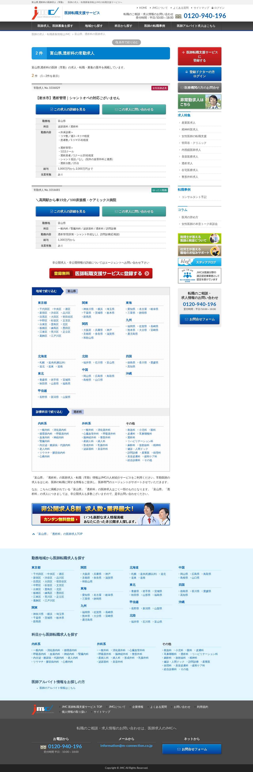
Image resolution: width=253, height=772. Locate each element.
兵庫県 (99, 330)
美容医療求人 (190, 156)
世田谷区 (68, 317)
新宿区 (43, 313)
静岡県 (143, 313)
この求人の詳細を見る (70, 109)
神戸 (109, 330)
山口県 (99, 380)
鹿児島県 (132, 334)
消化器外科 (104, 430)
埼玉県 (110, 309)
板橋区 (43, 328)
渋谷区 (55, 313)
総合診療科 (133, 460)
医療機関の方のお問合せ (201, 87)
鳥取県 (110, 376)
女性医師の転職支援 (194, 136)
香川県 (143, 362)
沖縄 (129, 373)
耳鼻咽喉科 (145, 434)
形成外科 (88, 445)
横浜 (100, 309)
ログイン (219, 8)
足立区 (66, 332)
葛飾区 (43, 336)
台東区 (43, 324)
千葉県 (87, 313)
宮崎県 (154, 330)
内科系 (42, 423)
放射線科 (144, 445)
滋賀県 (110, 334)
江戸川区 (56, 336)
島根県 (87, 380)
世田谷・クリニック (194, 143)
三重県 (131, 313)
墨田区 (66, 328)
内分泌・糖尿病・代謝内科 (55, 445)
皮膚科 (131, 434)
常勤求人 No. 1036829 (47, 88)
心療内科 (45, 456)
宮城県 (66, 380)
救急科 (131, 430)
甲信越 (42, 390)
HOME (143, 8)
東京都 (42, 302)
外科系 (86, 423)
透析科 (131, 437)
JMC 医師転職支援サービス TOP (82, 707)
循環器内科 (46, 434)
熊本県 (131, 330)
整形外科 (105, 437)
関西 (85, 323)
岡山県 (87, 376)
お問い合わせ (182, 707)
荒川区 (55, 332)
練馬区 (55, 328)
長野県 (43, 397)
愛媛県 (154, 362)
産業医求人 (188, 122)
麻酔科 (131, 445)
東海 (129, 302)
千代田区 (45, 309)
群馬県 (87, 317)
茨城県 (99, 313)
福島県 (66, 383)
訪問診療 (132, 453)
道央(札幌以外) (56, 362)
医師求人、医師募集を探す (55, 25)
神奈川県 (88, 309)
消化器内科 (60, 430)
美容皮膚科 (133, 456)
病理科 (157, 453)
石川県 (99, 362)
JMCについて (160, 8)
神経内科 (59, 437)
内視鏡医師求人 (191, 150)
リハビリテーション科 (140, 441)
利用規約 (202, 707)
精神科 (157, 445)
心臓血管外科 (91, 434)
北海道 (42, 356)
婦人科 (101, 441)
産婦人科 (88, 441)
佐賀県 (143, 326)
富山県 (110, 362)
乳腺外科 (103, 445)
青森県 (43, 380)
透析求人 (187, 163)
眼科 (153, 430)
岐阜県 (154, 309)
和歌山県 (88, 338)
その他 (148, 460)
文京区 (66, 320)
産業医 (145, 453)
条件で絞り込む (128, 42)
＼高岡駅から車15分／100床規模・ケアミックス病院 (76, 200)
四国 (129, 356)
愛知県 (131, 309)
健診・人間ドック (137, 449)
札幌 (42, 362)
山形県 (55, 383)
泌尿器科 (88, 449)
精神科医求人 (190, 129)
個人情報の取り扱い (74, 712)
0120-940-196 (205, 16)
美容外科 (103, 449)
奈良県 (99, 334)
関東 (85, 302)
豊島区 (55, 324)
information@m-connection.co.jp (126, 746)
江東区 (43, 332)
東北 (41, 373)
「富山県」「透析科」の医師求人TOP (59, 534)
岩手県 (55, 380)
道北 (42, 366)
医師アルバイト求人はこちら (196, 25)
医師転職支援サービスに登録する (202, 56)
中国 (85, 369)
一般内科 (45, 430)
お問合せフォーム (202, 319)
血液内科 (45, 437)
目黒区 (43, 317)
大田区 (55, 317)
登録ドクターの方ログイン (202, 74)
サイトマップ (201, 8)
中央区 (57, 309)
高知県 (131, 366)
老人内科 (45, 449)
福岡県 (131, 326)
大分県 (143, 330)
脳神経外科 (89, 437)
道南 (60, 366)
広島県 (99, 376)
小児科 (143, 430)
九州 (129, 320)
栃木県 (110, 313)
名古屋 (143, 309)
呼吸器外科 (109, 434)
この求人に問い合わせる (136, 109)
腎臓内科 (45, 441)
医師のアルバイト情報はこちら (58, 688)
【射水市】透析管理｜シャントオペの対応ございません (78, 98)
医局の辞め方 (190, 217)
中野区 (43, 320)
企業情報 (137, 707)
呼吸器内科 (62, 434)
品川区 (66, 313)
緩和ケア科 (150, 456)
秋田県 (43, 383)
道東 (51, 366)
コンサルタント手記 (194, 197)
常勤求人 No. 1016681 (47, 190)
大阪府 (87, 330)
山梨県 (66, 397)
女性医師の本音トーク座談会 (200, 224)
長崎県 (154, 326)
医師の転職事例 (154, 25)
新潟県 (55, 397)
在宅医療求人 (190, 170)
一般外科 (88, 430)
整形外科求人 (190, 177)
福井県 (87, 362)
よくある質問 (180, 8)
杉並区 (55, 320)
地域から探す (94, 25)
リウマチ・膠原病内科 (52, 453)
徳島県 (131, 362)
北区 (65, 324)
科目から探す (123, 25)
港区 (67, 309)
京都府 (87, 334)
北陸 (85, 356)
